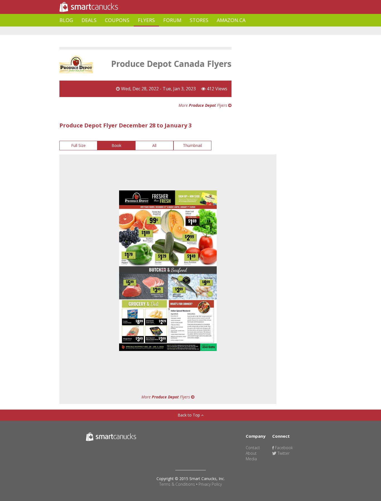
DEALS (89, 20)
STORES (199, 20)
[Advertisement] (160, 31)
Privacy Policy (210, 484)
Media (251, 458)
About (251, 453)
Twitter (283, 453)
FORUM (172, 20)
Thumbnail (192, 145)
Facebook (283, 447)
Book (116, 145)
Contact (253, 447)
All (154, 145)
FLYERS (146, 20)
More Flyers (203, 105)
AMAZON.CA (231, 20)
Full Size (78, 145)
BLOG (66, 20)
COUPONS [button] (117, 20)
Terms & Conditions (177, 484)
